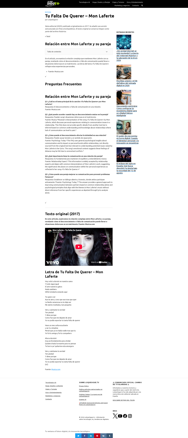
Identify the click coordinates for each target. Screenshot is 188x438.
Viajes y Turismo (118, 2)
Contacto (135, 5)
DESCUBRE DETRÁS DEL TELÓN (124, 400)
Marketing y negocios (122, 5)
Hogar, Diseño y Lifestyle (101, 2)
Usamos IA (82, 399)
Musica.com (55, 369)
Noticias (48, 12)
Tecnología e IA (84, 2)
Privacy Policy (84, 386)
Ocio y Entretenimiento (135, 2)
